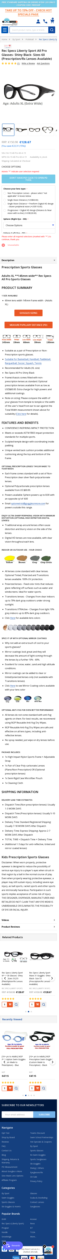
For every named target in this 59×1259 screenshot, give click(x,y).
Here (12, 617)
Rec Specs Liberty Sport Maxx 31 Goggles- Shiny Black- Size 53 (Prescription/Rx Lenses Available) (39, 978)
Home (4, 39)
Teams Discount (37, 1133)
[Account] (38, 21)
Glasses (33, 1193)
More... (33, 1236)
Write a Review (28, 63)
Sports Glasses (36, 1150)
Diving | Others (37, 1168)
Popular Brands (11, 1213)
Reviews (5, 1141)
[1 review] (9, 63)
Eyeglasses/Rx (36, 1172)
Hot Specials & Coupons (41, 1141)
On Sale (33, 1176)
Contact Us (7, 1150)
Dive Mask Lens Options (12, 1175)
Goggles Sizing (28, 312)
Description (8, 260)
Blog (4, 1155)
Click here (21, 413)
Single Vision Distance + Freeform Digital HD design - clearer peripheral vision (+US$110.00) (31, 205)
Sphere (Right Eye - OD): (16, 219)
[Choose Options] (10, 1004)
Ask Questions (43, 63)
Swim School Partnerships (41, 1137)
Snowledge (6, 1236)
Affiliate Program (9, 1180)
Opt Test (5, 1133)
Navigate (7, 1127)
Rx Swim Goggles (38, 1155)
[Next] (52, 978)
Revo (32, 1223)
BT (31, 1228)
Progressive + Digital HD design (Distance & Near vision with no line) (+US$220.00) (30, 211)
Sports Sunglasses (38, 1159)
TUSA (32, 1232)
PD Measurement (9, 1167)
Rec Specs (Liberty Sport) (13, 1223)
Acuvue (33, 1219)
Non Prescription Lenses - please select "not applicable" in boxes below (27, 194)
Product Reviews (11, 926)
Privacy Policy (36, 1181)
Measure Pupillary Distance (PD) (28, 324)
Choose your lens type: (15, 188)
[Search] (51, 29)
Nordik (5, 1232)
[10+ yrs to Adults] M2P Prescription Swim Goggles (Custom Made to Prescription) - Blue (14, 1060)
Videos (5, 920)
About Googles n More (12, 1171)
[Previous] (5, 978)
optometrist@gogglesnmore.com (28, 503)
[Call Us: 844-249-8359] (45, 21)
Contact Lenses (37, 1202)
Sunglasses (35, 1206)
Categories (8, 1187)
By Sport (34, 1146)
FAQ (3, 1146)
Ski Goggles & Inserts (11, 1206)
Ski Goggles (35, 1163)
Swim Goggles (8, 1197)
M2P (3, 1072)
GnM (4, 1219)
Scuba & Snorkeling (38, 1197)
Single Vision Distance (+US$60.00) (23, 200)
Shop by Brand (8, 1137)
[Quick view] (16, 1004)
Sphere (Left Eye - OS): (15, 233)
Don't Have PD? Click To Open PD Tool (28, 179)
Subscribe (44, 1114)
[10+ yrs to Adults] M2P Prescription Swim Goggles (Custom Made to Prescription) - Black (41, 1060)
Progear (5, 1228)
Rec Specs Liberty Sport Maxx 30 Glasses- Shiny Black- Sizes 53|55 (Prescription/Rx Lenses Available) (12, 978)
